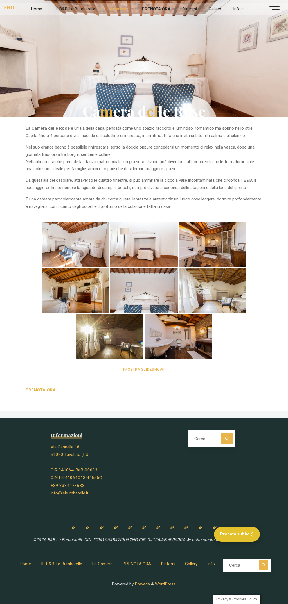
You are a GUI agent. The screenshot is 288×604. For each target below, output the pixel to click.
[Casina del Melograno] (116, 527)
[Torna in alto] (266, 582)
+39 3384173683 (68, 485)
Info (211, 563)
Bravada (142, 584)
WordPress (165, 584)
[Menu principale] (274, 9)
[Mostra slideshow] (144, 369)
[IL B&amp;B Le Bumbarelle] (87, 527)
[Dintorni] (172, 527)
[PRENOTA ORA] (158, 527)
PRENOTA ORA (136, 563)
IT (13, 7)
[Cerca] (227, 439)
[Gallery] (186, 527)
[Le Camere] (101, 527)
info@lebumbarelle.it (69, 493)
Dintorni (168, 563)
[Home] (73, 527)
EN (7, 7)
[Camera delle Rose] (130, 527)
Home (25, 563)
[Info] (200, 527)
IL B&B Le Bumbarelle (61, 563)
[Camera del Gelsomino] (144, 527)
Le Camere (102, 563)
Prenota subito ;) (237, 534)
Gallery (191, 563)
